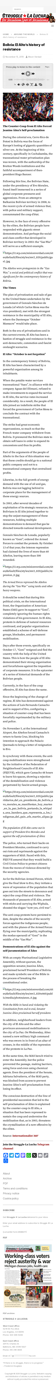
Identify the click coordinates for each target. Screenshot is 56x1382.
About (6, 1173)
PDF (5, 1183)
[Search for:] (28, 9)
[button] (52, 25)
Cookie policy (11, 1198)
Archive (7, 1178)
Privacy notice (11, 1193)
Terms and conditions (15, 1188)
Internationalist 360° (25, 1135)
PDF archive (9, 1313)
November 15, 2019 (15, 57)
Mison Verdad (34, 57)
